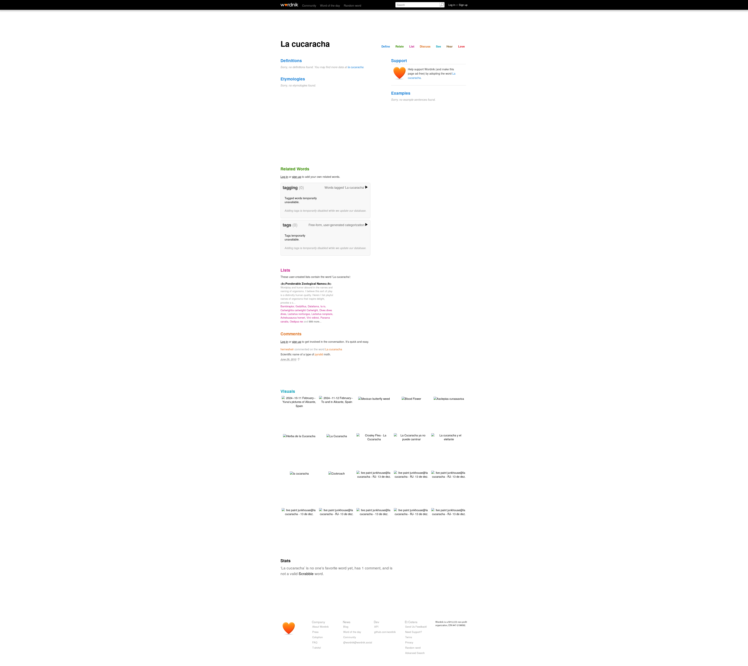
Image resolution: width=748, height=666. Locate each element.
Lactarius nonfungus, (299, 314)
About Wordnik (320, 626)
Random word (352, 5)
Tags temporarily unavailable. (295, 237)
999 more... (315, 321)
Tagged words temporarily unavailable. (301, 200)
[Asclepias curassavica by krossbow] (449, 398)
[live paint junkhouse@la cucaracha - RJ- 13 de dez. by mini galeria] (374, 474)
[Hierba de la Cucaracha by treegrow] (299, 435)
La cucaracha (333, 349)
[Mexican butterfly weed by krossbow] (374, 398)
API (376, 626)
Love (461, 46)
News (346, 622)
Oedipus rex (297, 321)
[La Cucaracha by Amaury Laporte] (336, 435)
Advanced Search (415, 653)
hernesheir (287, 349)
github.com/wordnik (385, 632)
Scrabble (306, 573)
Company (318, 622)
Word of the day (330, 5)
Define (385, 46)
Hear (449, 46)
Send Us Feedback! (416, 626)
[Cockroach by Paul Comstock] (336, 473)
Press (315, 632)
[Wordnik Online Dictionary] (289, 4)
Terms (408, 637)
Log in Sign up (458, 5)
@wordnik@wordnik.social (357, 642)
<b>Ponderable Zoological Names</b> (306, 283)
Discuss (425, 46)
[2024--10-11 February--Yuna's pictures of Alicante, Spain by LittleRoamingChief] (299, 401)
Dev (376, 622)
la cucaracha (355, 67)
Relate (399, 46)
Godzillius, (301, 306)
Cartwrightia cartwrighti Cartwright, (299, 310)
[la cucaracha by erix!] (299, 473)
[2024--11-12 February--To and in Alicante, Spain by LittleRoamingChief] (336, 399)
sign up (296, 176)
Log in (284, 176)
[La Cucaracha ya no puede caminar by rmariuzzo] (411, 437)
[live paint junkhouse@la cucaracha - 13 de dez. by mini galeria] (299, 511)
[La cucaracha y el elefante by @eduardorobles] (448, 437)
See (438, 46)
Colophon (317, 637)
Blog (345, 626)
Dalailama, (314, 306)
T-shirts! (316, 647)
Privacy (409, 642)
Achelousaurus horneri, (293, 317)
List (411, 46)
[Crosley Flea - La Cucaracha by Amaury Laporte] (374, 437)
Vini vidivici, (313, 317)
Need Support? (413, 632)
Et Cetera (411, 622)
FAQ (314, 642)
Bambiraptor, (287, 306)
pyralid (319, 354)
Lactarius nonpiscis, (322, 314)
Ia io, (323, 306)
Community (309, 5)
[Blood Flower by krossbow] (411, 398)
